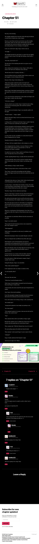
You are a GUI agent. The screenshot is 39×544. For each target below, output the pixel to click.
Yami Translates (9, 534)
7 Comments (11, 23)
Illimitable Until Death (10, 13)
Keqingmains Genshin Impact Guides (10, 537)
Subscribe (5, 523)
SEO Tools (10, 539)
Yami (7, 21)
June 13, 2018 (14, 21)
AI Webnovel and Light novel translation (17, 538)
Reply (6, 391)
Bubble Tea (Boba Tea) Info (19, 539)
